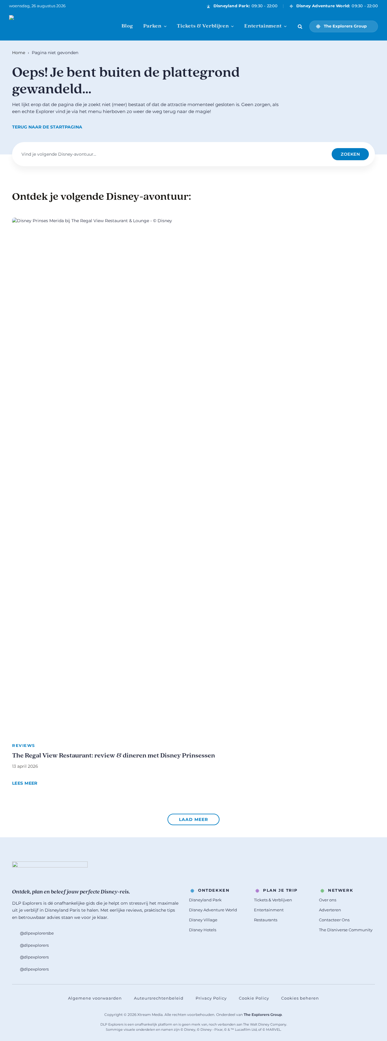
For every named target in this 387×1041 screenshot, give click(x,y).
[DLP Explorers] (39, 26)
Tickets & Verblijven (203, 26)
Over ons (327, 899)
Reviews (23, 745)
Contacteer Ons (334, 919)
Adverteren (330, 909)
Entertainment (262, 26)
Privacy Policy (211, 998)
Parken (152, 26)
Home (18, 52)
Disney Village (203, 919)
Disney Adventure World (213, 909)
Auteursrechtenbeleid (159, 998)
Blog (127, 26)
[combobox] (173, 154)
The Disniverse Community (345, 929)
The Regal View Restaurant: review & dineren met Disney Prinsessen (113, 755)
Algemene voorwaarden (95, 998)
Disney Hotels (202, 929)
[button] (193, 819)
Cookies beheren (300, 998)
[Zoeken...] (300, 26)
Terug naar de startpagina (47, 127)
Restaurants (265, 919)
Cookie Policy (254, 998)
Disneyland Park (205, 899)
